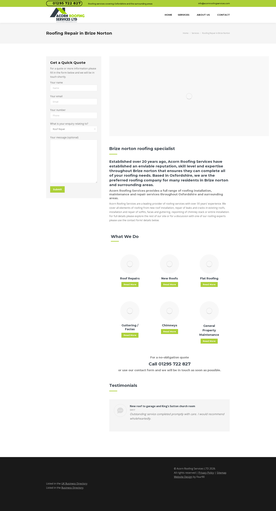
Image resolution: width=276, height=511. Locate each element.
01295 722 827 (67, 3)
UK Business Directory (74, 483)
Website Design (183, 477)
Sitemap (221, 472)
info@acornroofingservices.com (214, 3)
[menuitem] (168, 14)
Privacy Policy (206, 472)
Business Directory (72, 487)
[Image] (129, 264)
